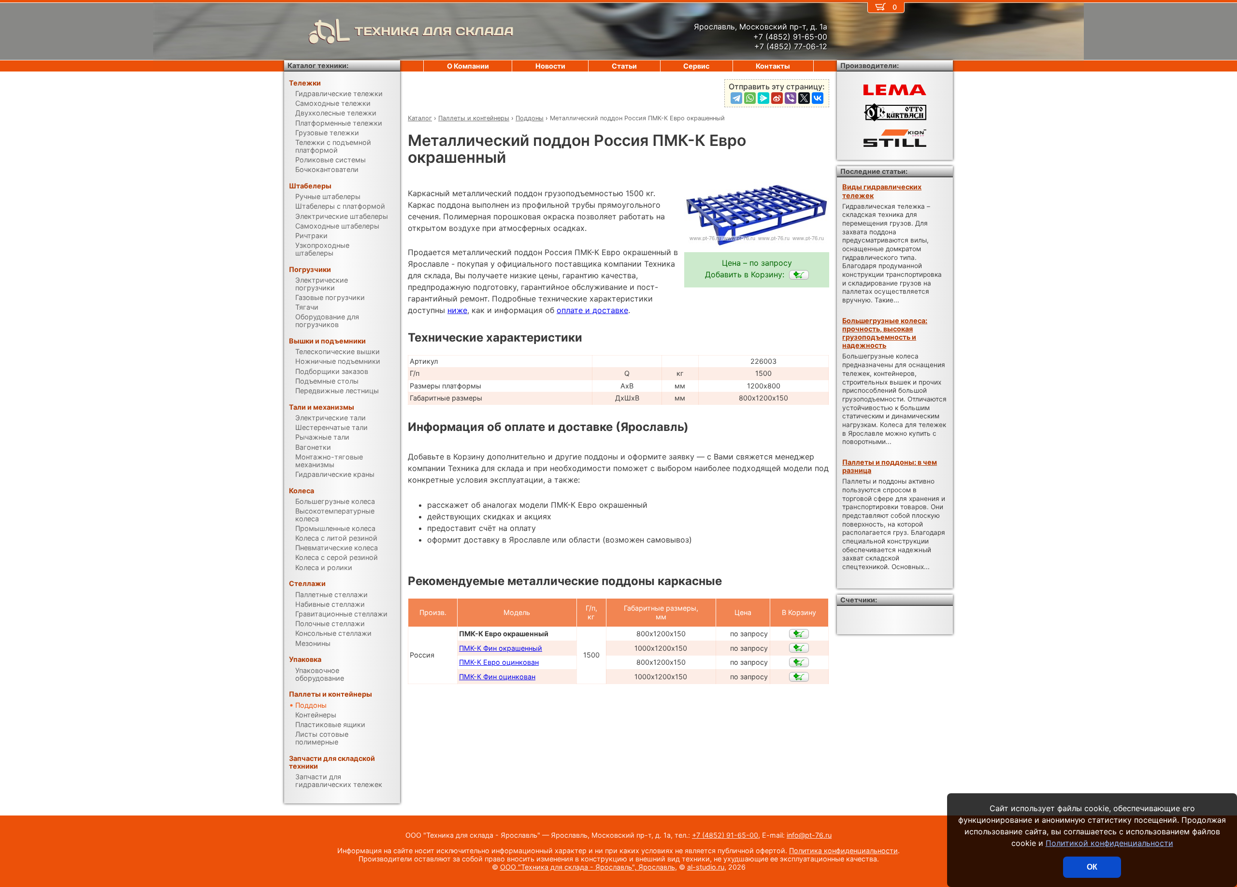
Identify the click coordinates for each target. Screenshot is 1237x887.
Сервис (696, 66)
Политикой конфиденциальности (1109, 843)
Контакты (773, 66)
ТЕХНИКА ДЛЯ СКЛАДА (434, 31)
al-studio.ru (705, 867)
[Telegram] (736, 98)
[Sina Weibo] (777, 98)
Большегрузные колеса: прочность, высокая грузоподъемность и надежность (884, 333)
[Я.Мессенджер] (763, 98)
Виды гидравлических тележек (881, 191)
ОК (1092, 867)
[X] (804, 98)
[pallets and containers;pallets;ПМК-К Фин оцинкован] (799, 677)
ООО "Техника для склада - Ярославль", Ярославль (587, 867)
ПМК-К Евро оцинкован (499, 662)
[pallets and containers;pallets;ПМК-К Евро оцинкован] (799, 662)
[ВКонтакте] (817, 98)
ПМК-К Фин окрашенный (500, 648)
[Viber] (790, 98)
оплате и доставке (592, 310)
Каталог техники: (318, 65)
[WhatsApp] (750, 98)
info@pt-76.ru (809, 835)
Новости (550, 66)
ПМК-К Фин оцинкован (497, 676)
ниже (457, 310)
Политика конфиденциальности (843, 850)
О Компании (468, 66)
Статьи (624, 66)
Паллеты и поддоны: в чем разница (889, 466)
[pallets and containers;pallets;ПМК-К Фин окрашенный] (799, 648)
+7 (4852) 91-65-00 (725, 835)
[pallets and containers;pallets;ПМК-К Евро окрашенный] (799, 275)
